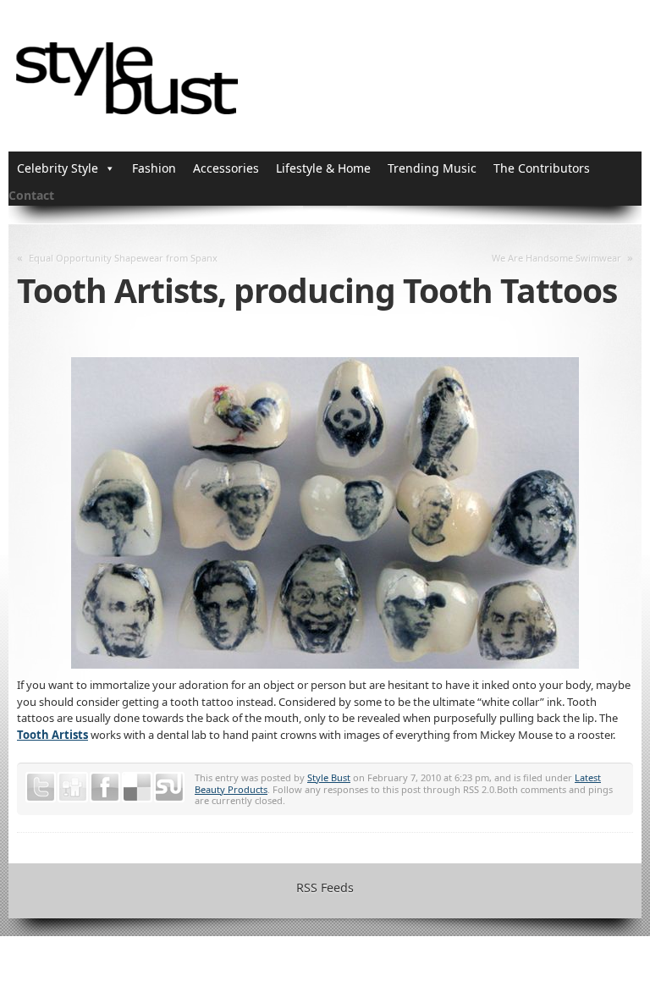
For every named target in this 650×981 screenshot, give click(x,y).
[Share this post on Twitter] (40, 787)
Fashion (154, 168)
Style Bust (328, 777)
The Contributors (541, 168)
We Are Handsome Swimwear (556, 257)
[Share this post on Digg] (72, 787)
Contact (31, 195)
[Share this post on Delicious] (137, 787)
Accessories (226, 168)
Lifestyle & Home (323, 168)
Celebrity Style (57, 168)
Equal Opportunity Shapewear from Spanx (123, 257)
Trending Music (432, 168)
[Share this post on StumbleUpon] (169, 787)
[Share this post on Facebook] (104, 787)
